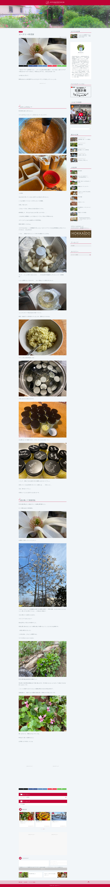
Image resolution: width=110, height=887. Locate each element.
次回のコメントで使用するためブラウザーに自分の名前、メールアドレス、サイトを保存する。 (42, 867)
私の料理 (20, 31)
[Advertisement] (42, 93)
